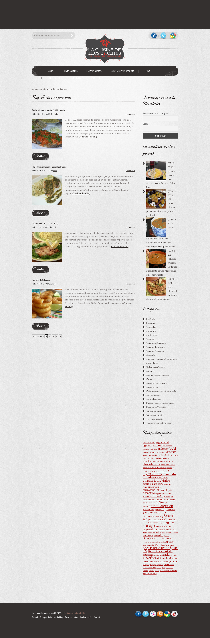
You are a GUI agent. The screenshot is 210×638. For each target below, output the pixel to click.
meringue (165, 526)
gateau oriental (148, 510)
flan (157, 499)
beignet (160, 452)
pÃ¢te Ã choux (168, 545)
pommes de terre (155, 542)
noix (170, 529)
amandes (159, 445)
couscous (154, 467)
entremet (167, 493)
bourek (158, 455)
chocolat (149, 464)
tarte (167, 564)
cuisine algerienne (156, 472)
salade (159, 558)
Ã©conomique (150, 573)
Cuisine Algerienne (156, 343)
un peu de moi (153, 410)
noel (167, 529)
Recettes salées (71, 617)
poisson (157, 539)
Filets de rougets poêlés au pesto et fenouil (49, 166)
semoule (152, 561)
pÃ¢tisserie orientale (157, 551)
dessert (148, 493)
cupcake (164, 490)
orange (152, 532)
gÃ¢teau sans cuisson (152, 516)
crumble (169, 468)
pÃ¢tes (158, 544)
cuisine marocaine (153, 483)
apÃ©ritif (163, 448)
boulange (152, 455)
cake (161, 458)
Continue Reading (88, 136)
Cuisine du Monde (155, 347)
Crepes (150, 339)
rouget (174, 555)
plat (160, 535)
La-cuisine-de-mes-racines (43, 613)
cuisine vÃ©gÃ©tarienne (152, 488)
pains (158, 532)
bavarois (153, 452)
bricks (164, 455)
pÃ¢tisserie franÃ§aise (160, 548)
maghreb (169, 522)
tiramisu (152, 567)
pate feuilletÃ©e (172, 532)
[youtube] (174, 612)
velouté (145, 571)
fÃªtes (160, 502)
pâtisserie (148, 554)
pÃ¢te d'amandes (148, 545)
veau (163, 568)
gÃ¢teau (153, 512)
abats (145, 442)
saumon (146, 561)
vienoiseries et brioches (158, 422)
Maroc (159, 526)
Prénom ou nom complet (155, 113)
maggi (160, 523)
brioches (173, 455)
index (149, 371)
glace (162, 510)
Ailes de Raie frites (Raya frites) (45, 223)
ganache (145, 506)
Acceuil (50, 89)
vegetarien (169, 568)
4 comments (130, 171)
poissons (166, 538)
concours (151, 331)
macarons (154, 523)
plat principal (153, 395)
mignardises (150, 529)
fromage (152, 503)
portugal (164, 542)
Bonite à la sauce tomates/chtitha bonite (48, 110)
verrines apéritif (154, 418)
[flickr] (153, 612)
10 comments (130, 114)
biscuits (171, 452)
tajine (150, 564)
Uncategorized (154, 414)
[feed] (160, 612)
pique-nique (148, 536)
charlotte (155, 461)
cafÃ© (156, 458)
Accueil (35, 617)
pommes (146, 542)
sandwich (166, 558)
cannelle (166, 458)
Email (145, 123)
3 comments (130, 227)
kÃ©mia (173, 519)
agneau (147, 445)
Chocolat (151, 327)
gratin (145, 513)
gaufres (157, 510)
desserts (150, 355)
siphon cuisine (160, 561)
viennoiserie (164, 571)
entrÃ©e (157, 496)
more (40, 156)
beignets (150, 319)
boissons (150, 323)
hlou (168, 519)
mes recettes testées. (157, 375)
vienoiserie (172, 571)
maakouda (146, 523)
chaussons (161, 461)
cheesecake (169, 461)
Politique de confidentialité (74, 613)
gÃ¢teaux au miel (157, 519)
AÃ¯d (172, 448)
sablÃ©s (151, 557)
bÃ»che (150, 458)
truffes (159, 568)
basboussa (146, 452)
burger (145, 458)
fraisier (145, 503)
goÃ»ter (170, 509)
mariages (149, 526)
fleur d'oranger (164, 499)
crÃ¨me (146, 471)
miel (170, 526)
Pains (149, 379)
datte (170, 490)
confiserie (171, 464)
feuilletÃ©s (152, 499)
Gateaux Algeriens (155, 367)
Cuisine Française (155, 351)
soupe (168, 561)
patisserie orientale (156, 383)
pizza (156, 536)
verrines (151, 571)
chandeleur (147, 461)
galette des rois (170, 503)
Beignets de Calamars (41, 280)
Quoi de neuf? (85, 617)
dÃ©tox (155, 493)
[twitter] (163, 35)
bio (166, 452)
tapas (155, 565)
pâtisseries (152, 387)
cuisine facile (160, 477)
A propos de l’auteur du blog (51, 617)
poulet (170, 541)
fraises (172, 499)
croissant (163, 468)
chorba (157, 464)
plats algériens (154, 399)
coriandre (146, 468)
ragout (155, 555)
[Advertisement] (56, 7)
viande (157, 571)
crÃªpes (153, 471)
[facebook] (154, 35)
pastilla (164, 532)
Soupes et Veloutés (156, 406)
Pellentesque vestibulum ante (161, 391)
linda (56, 114)
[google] (173, 35)
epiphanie (167, 496)
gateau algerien (161, 506)
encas (160, 493)
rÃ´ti (144, 558)
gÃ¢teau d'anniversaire (167, 513)
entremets (147, 496)
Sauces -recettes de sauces (160, 402)
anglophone (154, 449)
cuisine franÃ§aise (156, 480)
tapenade (160, 565)
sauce (174, 558)
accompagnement (158, 442)
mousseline (161, 529)
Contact (97, 617)
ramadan (165, 554)
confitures (151, 335)
